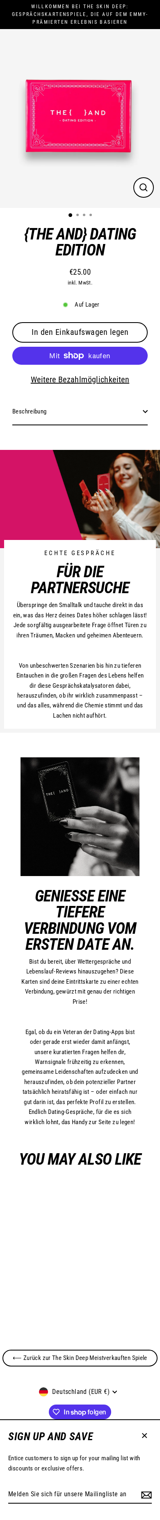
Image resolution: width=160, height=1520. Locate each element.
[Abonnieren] (145, 1495)
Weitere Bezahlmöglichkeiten (80, 379)
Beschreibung (29, 411)
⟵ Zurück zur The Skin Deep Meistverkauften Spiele (80, 1358)
